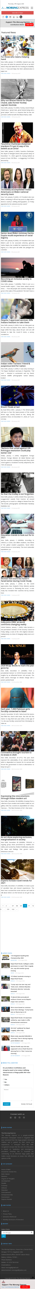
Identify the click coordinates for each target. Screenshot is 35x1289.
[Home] (16, 7)
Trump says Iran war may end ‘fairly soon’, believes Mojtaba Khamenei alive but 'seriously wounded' (20, 988)
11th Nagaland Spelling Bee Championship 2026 (20, 957)
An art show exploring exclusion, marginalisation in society (16, 838)
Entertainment (15, 1043)
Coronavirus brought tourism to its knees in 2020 (16, 753)
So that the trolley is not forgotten (17, 494)
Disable (3, 1183)
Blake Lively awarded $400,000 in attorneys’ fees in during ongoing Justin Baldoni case (22, 1038)
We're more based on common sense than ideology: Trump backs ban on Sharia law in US (22, 1010)
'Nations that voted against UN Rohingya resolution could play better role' (16, 450)
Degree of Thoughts (8, 1179)
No (5, 1082)
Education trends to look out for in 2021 (17, 536)
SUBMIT (6, 1104)
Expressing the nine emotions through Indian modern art (15, 797)
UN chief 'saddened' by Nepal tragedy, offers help (20, 1029)
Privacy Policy (7, 1214)
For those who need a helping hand (15, 58)
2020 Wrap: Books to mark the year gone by (17, 666)
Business (4, 1176)
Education (4, 1190)
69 (21, 906)
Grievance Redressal (9, 1217)
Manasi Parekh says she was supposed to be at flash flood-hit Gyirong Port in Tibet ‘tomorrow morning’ (21, 1050)
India (12, 973)
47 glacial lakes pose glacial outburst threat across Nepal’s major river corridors (21, 999)
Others (6, 1085)
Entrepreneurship (7, 1195)
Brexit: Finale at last (10, 407)
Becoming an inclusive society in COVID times (16, 280)
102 (13, 909)
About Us (6, 1211)
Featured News (5, 73)
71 (29, 906)
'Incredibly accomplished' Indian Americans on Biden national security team (16, 191)
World (13, 981)
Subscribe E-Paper (17, 13)
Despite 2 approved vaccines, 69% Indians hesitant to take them (17, 321)
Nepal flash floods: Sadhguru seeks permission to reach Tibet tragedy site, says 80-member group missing (22, 967)
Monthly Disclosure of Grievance (13, 1219)
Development (5, 1181)
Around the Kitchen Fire (8, 1172)
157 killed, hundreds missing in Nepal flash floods (21, 977)
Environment (5, 1197)
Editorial (4, 1188)
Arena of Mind (5, 1169)
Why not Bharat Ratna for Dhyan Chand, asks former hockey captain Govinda (16, 102)
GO (4, 1236)
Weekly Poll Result (26, 1104)
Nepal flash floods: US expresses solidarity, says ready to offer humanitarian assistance (21, 1020)
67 (13, 906)
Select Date (5, 1229)
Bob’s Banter (5, 1174)
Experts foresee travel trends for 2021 (16, 881)
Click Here (29, 25)
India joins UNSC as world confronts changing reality (13, 623)
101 (8, 909)
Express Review (6, 1199)
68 (17, 906)
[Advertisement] (17, 931)
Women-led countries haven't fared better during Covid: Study (16, 579)
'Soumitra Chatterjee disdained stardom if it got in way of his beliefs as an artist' (15, 146)
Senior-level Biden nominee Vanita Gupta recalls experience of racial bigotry (17, 235)
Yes (5, 1079)
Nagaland (14, 960)
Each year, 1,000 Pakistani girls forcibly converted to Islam (15, 710)
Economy (4, 1185)
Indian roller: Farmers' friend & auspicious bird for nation (15, 364)
